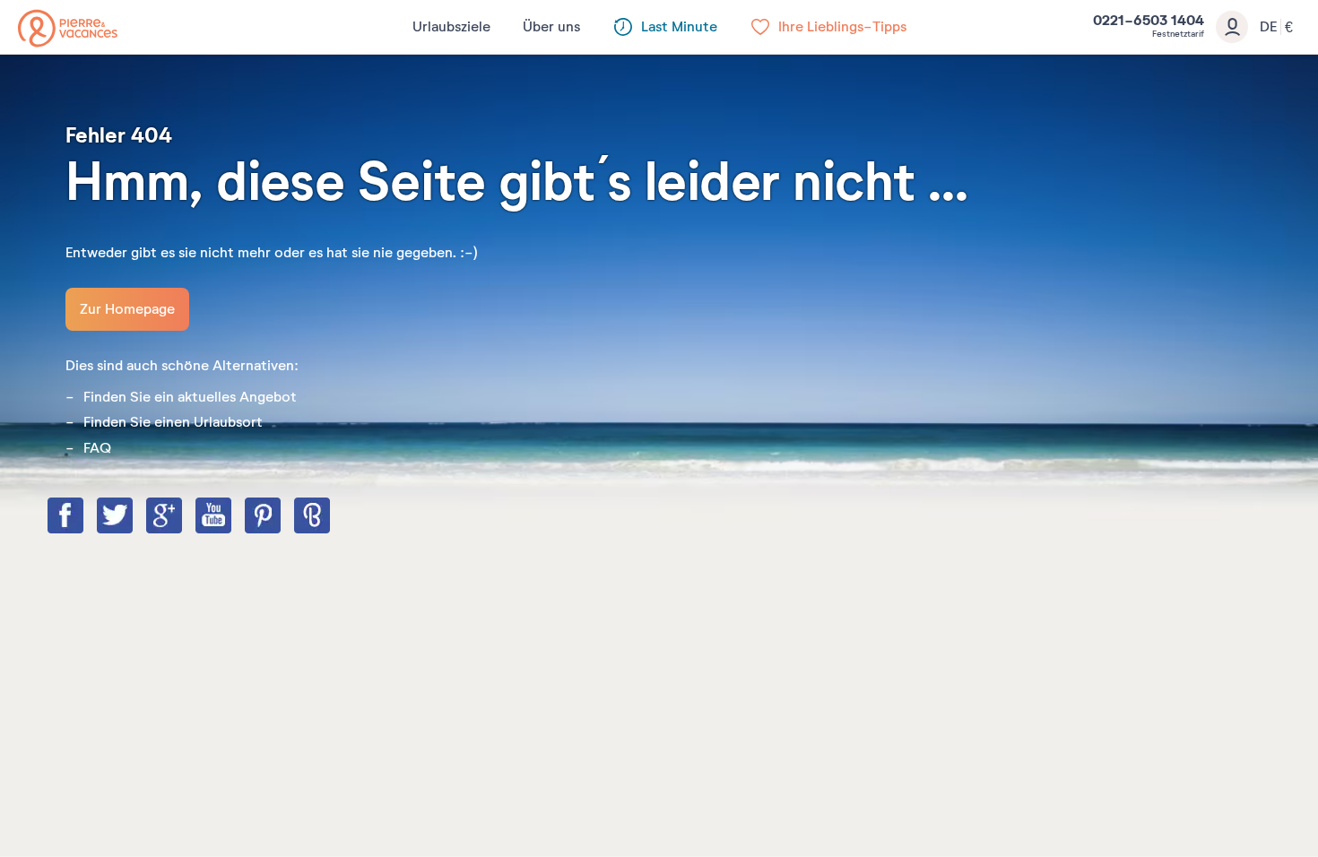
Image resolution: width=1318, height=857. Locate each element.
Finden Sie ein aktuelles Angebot (190, 397)
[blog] (330, 517)
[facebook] (83, 517)
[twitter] (133, 517)
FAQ (97, 448)
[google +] (182, 517)
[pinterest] (281, 517)
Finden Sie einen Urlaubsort (173, 422)
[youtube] (231, 517)
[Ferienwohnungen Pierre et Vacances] (67, 28)
